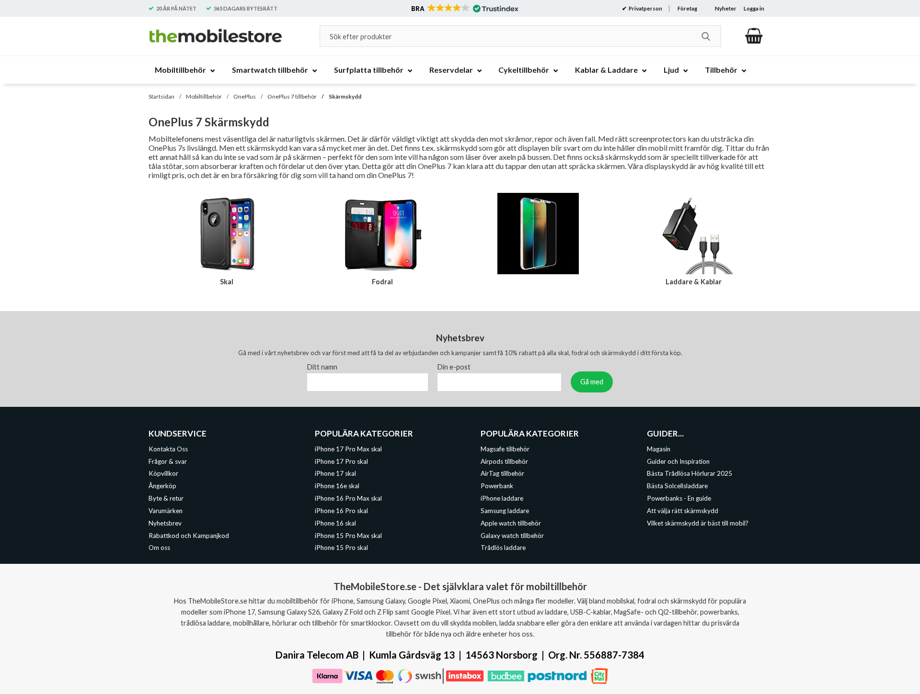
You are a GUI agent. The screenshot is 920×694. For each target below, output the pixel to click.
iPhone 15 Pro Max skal (348, 535)
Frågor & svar (168, 461)
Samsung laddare (505, 511)
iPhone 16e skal (337, 486)
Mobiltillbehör (204, 96)
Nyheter (725, 8)
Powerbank (497, 486)
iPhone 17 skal (335, 474)
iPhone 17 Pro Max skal (348, 449)
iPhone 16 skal (335, 523)
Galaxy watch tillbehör (512, 535)
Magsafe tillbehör (505, 449)
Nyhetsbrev (165, 523)
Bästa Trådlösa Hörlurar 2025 (689, 474)
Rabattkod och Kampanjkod (189, 535)
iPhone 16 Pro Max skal (348, 498)
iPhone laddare (502, 498)
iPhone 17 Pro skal (341, 461)
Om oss (159, 548)
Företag (687, 8)
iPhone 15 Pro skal (341, 548)
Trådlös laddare (503, 548)
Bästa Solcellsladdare (677, 486)
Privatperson (645, 8)
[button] (464, 8)
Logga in (754, 8)
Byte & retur (166, 498)
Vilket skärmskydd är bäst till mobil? (697, 523)
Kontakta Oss (168, 449)
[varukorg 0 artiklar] (753, 36)
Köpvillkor (163, 474)
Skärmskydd (345, 96)
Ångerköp (162, 486)
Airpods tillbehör (504, 461)
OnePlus (244, 96)
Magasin (658, 449)
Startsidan (161, 96)
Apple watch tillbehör (511, 523)
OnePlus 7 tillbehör (292, 96)
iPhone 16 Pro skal (341, 511)
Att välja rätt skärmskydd (682, 511)
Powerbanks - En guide (679, 498)
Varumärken (166, 511)
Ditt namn (322, 367)
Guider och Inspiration (678, 461)
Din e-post (454, 367)
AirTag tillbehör (502, 474)
